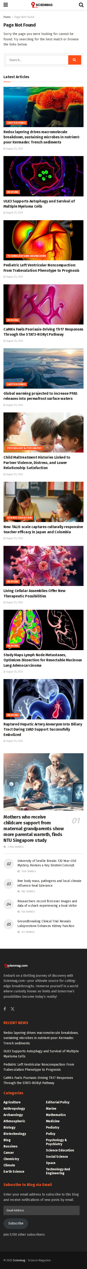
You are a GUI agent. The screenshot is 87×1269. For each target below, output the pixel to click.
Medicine (13, 192)
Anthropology (14, 1109)
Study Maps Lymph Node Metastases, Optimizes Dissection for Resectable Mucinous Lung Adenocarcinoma (42, 660)
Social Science (57, 1157)
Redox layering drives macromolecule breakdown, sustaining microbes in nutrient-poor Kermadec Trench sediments (41, 137)
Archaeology (13, 1115)
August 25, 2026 (14, 148)
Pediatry (52, 1128)
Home (7, 17)
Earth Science (16, 123)
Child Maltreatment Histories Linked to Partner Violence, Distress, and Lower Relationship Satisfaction (36, 462)
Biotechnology (14, 1134)
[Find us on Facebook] (4, 1009)
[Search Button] (81, 5)
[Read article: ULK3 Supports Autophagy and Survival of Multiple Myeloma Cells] (43, 176)
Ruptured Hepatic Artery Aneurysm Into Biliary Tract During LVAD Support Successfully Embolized (42, 729)
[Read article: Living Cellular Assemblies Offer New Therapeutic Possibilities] (43, 566)
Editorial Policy (57, 1102)
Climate (9, 1165)
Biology (9, 1128)
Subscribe (15, 1223)
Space (50, 1163)
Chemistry (11, 1159)
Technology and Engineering (26, 256)
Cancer (8, 1153)
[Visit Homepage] (43, 4)
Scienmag (19, 1260)
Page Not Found (24, 17)
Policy (50, 1134)
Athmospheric (14, 1121)
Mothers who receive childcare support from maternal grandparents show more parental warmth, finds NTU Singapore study (33, 828)
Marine (51, 1109)
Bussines (10, 1146)
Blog (7, 1140)
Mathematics (56, 1115)
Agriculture (12, 1102)
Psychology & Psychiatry (24, 448)
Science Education (19, 517)
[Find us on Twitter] (12, 1009)
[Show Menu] (5, 5)
